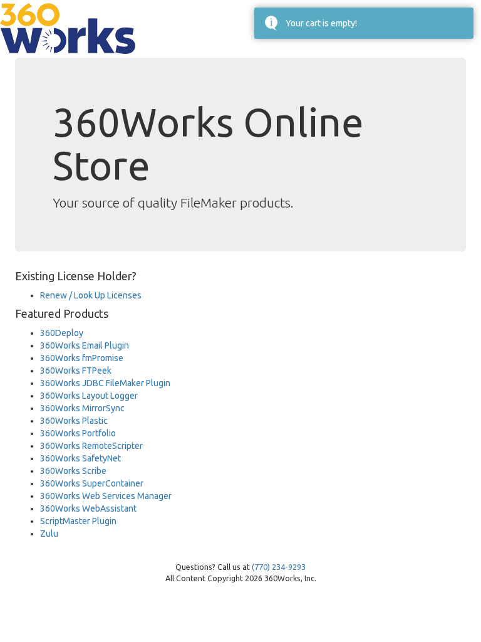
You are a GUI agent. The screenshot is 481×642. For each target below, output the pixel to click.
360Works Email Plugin (84, 345)
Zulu (49, 534)
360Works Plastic (74, 421)
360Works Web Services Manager (106, 496)
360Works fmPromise (81, 358)
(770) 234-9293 (279, 566)
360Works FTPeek (75, 371)
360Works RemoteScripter (91, 446)
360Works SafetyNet (80, 458)
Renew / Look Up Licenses (91, 295)
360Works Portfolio (78, 433)
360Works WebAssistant (88, 508)
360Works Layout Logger (89, 396)
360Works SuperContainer (91, 483)
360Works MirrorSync (82, 408)
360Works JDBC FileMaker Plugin (105, 383)
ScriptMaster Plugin (78, 521)
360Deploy (61, 333)
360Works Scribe (73, 471)
